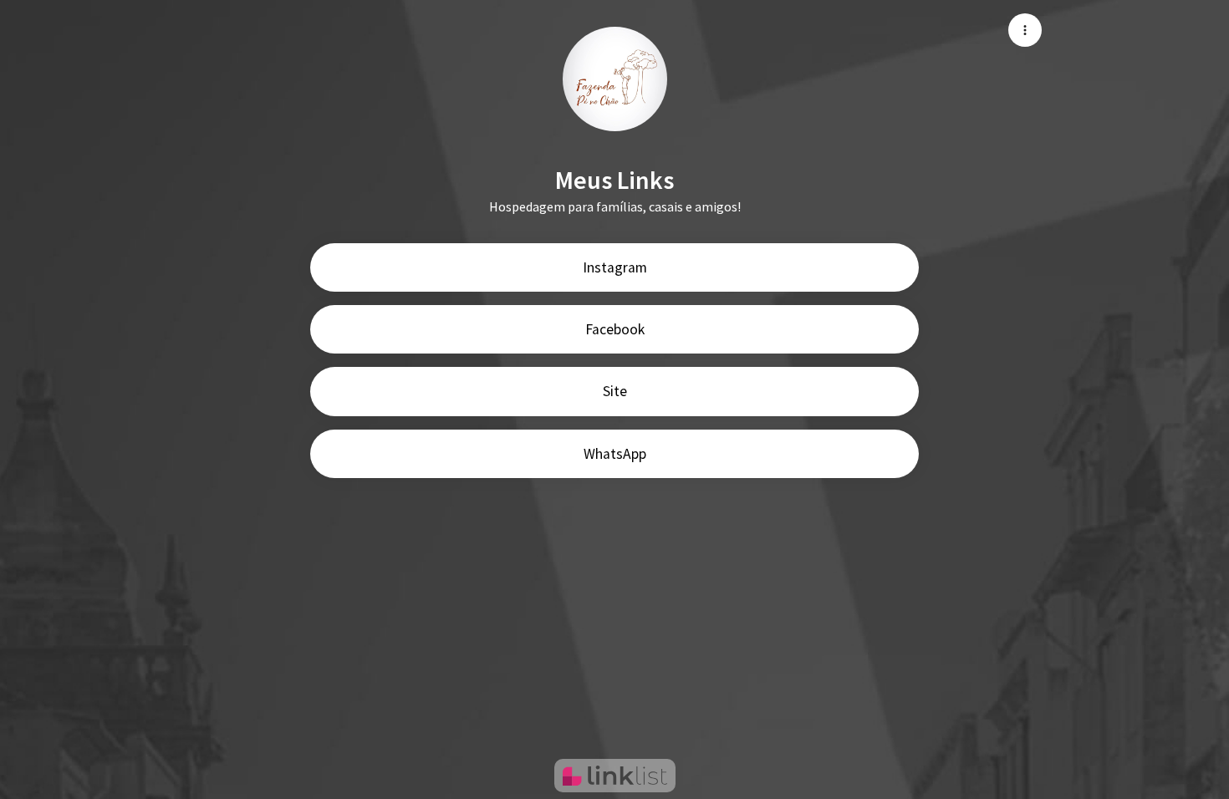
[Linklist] (615, 776)
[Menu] (1025, 30)
